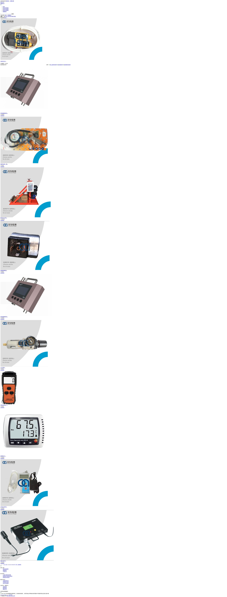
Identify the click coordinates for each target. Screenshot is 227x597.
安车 (7, 16)
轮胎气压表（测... (4, 164)
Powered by (4, 594)
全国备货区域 (6, 580)
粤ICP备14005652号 (11, 595)
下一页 (15, 564)
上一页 (5, 564)
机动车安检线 (6, 9)
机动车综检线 (6, 10)
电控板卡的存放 (6, 577)
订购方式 (5, 571)
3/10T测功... (2, 367)
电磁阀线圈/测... (3, 270)
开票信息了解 (6, 582)
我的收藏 (5, 587)
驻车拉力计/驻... (3, 217)
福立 (15, 16)
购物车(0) (2, 3)
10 (13, 564)
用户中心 (2, 2)
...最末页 (19, 564)
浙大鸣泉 (12, 16)
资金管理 (5, 586)
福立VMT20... (3, 560)
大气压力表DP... (3, 506)
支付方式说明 (6, 583)
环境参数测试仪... (4, 113)
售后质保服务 (6, 568)
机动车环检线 (6, 7)
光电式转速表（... (4, 405)
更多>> (5, 17)
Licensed (10, 594)
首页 (4, 6)
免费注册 (12, 1)
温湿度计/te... (3, 455)
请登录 (7, 1)
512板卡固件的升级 (7, 574)
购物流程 (5, 570)
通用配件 (5, 11)
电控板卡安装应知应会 (7, 576)
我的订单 (5, 589)
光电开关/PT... (3, 61)
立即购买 (2, 115)
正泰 (9, 16)
